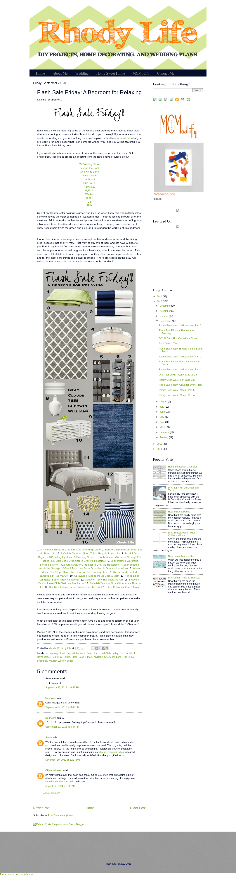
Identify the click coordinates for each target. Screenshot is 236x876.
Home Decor (43, 657)
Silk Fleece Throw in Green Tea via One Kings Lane (70, 549)
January (164, 437)
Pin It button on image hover (16, 874)
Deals (89, 653)
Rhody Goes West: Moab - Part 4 (177, 395)
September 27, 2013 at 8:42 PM (62, 707)
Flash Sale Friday (109, 653)
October (164, 316)
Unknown (50, 698)
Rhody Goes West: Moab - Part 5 (177, 390)
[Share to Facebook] (103, 648)
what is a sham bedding (111, 752)
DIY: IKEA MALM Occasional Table (178, 338)
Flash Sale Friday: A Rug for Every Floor (180, 384)
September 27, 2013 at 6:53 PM (62, 687)
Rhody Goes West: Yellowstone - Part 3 (180, 325)
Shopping (42, 660)
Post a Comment (51, 793)
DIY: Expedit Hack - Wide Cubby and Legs (181, 534)
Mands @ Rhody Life (60, 648)
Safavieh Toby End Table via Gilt (104, 579)
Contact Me (166, 73)
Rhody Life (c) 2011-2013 (118, 863)
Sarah (48, 737)
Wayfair (89, 194)
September (166, 321)
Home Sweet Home (110, 73)
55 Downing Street (89, 164)
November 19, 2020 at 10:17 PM (62, 759)
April (162, 422)
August (164, 401)
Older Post (138, 808)
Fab (89, 205)
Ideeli (89, 198)
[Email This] (93, 648)
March (163, 427)
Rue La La (89, 183)
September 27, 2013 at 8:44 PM (62, 726)
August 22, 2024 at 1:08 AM (60, 786)
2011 (160, 449)
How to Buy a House (179, 511)
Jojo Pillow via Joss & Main (123, 587)
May (162, 417)
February (165, 432)
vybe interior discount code (59, 781)
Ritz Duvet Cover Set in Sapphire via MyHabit (75, 587)
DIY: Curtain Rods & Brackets (184, 577)
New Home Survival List (181, 556)
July (162, 406)
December (165, 305)
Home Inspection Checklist (182, 466)
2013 (160, 301)
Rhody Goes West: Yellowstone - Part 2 (180, 356)
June (163, 411)
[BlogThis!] (96, 648)
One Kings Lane (89, 171)
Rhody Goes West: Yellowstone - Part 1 (180, 369)
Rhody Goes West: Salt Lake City (177, 379)
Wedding (82, 73)
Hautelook (89, 179)
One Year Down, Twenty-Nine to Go (178, 374)
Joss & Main (89, 175)
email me (125, 138)
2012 (160, 443)
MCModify (141, 73)
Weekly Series (65, 660)
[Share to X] (100, 648)
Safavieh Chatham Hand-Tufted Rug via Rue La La (90, 553)
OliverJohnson (54, 770)
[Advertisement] (176, 258)
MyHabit (89, 190)
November (165, 311)
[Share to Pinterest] (107, 648)
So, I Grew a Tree (168, 343)
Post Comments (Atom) (60, 815)
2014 (160, 296)
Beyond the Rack (89, 168)
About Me (60, 73)
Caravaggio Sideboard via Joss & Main (96, 575)
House (66, 657)
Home (40, 73)
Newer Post (41, 808)
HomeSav (89, 186)
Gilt (89, 201)
